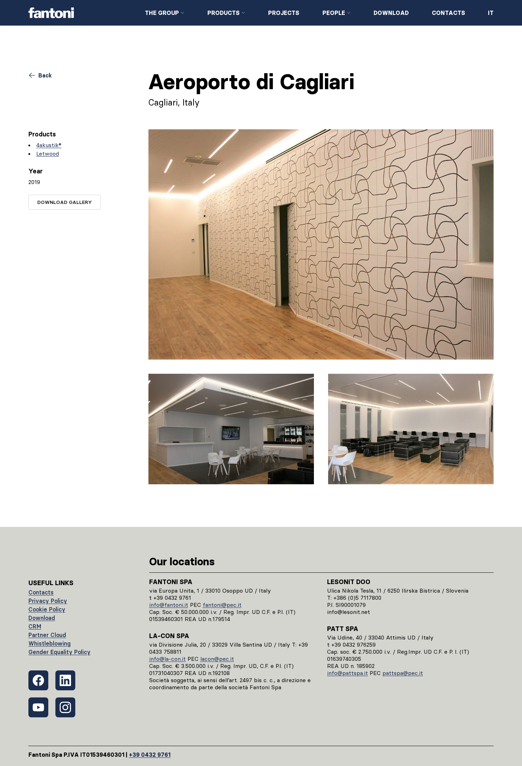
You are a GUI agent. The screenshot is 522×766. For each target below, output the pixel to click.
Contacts (448, 12)
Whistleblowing (49, 643)
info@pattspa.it (347, 672)
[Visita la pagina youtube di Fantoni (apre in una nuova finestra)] (38, 707)
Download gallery (64, 202)
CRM (34, 626)
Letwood (47, 153)
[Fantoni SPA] (81, 12)
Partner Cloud (47, 634)
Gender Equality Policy (59, 652)
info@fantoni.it (168, 604)
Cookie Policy (46, 609)
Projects (283, 12)
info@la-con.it (167, 658)
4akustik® (48, 145)
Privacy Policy (47, 600)
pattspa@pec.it (402, 672)
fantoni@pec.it (222, 604)
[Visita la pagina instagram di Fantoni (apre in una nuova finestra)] (65, 707)
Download (391, 12)
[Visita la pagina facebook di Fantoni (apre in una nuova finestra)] (38, 680)
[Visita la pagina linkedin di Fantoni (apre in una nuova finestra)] (65, 680)
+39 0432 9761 (149, 754)
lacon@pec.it (217, 658)
